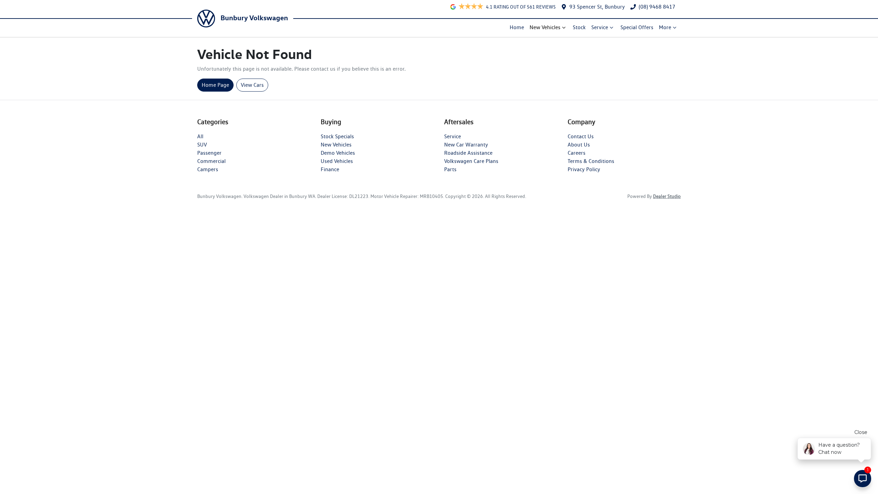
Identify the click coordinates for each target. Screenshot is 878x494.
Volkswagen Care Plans (471, 161)
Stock (579, 27)
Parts (450, 169)
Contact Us (581, 136)
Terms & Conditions (591, 161)
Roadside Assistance (468, 153)
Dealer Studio (667, 196)
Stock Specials (337, 136)
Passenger (209, 153)
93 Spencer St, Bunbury (597, 6)
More (665, 27)
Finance (330, 169)
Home (517, 27)
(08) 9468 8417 (657, 6)
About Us (579, 144)
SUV (202, 144)
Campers (207, 169)
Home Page (215, 85)
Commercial (211, 161)
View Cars (252, 85)
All (200, 136)
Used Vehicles (337, 161)
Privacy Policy (584, 169)
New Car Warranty (466, 144)
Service (599, 27)
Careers (576, 153)
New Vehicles (545, 27)
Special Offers (636, 27)
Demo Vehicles (338, 153)
